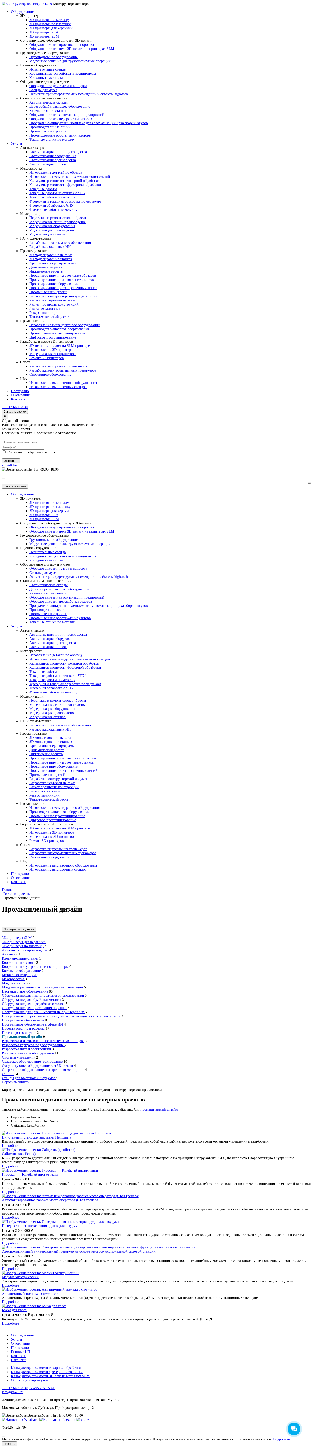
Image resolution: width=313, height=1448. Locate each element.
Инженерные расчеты (46, 271)
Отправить (11, 461)
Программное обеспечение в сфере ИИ (33, 1024)
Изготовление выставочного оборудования (63, 383)
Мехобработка (31, 168)
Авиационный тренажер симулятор (30, 1293)
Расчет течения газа (44, 308)
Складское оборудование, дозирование (32, 1061)
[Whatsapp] (20, 1419)
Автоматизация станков (48, 164)
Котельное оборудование (22, 971)
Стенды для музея (43, 90)
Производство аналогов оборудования (59, 329)
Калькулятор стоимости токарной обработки (64, 181)
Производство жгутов (19, 1033)
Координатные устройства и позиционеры (62, 73)
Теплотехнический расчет (49, 317)
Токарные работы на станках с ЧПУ (57, 193)
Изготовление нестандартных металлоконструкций (69, 176)
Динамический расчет (46, 267)
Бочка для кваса (14, 1310)
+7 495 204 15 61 (42, 1388)
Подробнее (10, 1145)
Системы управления (19, 1057)
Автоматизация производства (52, 160)
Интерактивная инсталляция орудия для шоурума (40, 1226)
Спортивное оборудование (50, 374)
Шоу (23, 378)
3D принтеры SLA (43, 32)
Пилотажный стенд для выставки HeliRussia (36, 1137)
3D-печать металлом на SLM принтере (59, 346)
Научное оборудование (38, 65)
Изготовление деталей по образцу (55, 172)
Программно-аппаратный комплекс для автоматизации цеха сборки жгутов (88, 123)
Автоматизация (32, 148)
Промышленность (34, 321)
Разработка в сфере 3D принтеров (46, 341)
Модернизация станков (47, 234)
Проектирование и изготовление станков (61, 280)
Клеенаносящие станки (47, 110)
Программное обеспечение (23, 1020)
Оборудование (22, 12)
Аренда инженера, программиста (55, 263)
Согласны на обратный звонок (30, 452)
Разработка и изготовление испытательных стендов (43, 1041)
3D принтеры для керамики (51, 28)
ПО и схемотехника (35, 238)
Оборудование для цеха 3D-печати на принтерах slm (43, 1012)
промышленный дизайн (159, 1109)
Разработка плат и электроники (27, 1049)
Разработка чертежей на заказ (52, 300)
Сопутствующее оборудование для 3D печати (38, 1066)
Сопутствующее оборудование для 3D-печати (56, 40)
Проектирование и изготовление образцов (62, 275)
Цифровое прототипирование (52, 337)
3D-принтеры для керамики (24, 942)
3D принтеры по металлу (49, 20)
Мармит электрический (20, 1277)
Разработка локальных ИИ (50, 247)
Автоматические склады (48, 102)
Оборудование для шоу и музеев (45, 82)
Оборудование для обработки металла (32, 1000)
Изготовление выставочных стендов (58, 387)
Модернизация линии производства (57, 222)
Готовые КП (20, 1352)
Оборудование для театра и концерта (58, 86)
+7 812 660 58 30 (15, 407)
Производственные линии (50, 127)
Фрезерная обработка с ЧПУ (51, 205)
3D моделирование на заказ (50, 255)
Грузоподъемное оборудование (44, 53)
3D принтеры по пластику (50, 24)
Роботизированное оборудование (28, 1053)
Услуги (16, 143)
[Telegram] (57, 1419)
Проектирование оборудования (53, 284)
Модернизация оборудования (52, 226)
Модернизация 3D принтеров (52, 354)
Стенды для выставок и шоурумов (29, 1078)
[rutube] (82, 1419)
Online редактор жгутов (29, 1380)
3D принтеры (30, 16)
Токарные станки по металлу (52, 139)
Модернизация (31, 214)
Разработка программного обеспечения (60, 242)
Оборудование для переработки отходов (60, 119)
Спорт (25, 362)
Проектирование (33, 251)
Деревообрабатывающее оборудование (59, 106)
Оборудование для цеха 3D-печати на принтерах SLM (71, 49)
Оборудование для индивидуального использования (43, 995)
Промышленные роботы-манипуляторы (60, 135)
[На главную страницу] (27, 4)
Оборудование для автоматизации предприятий (66, 115)
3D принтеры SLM (44, 36)
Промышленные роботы (48, 131)
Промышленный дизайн (48, 292)
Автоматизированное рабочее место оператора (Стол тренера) (50, 1200)
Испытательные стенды (47, 69)
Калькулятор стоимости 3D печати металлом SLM (50, 1376)
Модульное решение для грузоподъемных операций (70, 61)
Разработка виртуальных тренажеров (58, 366)
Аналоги (9, 954)
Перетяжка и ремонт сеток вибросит (57, 218)
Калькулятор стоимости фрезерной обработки (65, 185)
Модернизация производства (52, 230)
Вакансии (18, 1360)
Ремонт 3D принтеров (46, 358)
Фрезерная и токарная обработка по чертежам (65, 201)
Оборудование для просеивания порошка (61, 45)
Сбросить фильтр (15, 1082)
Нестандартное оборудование (25, 991)
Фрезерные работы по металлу (53, 209)
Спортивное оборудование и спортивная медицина (42, 1070)
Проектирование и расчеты (24, 1028)
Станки (8, 1074)
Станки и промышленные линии (46, 98)
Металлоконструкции (19, 975)
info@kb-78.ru (12, 465)
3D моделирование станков (50, 259)
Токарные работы (43, 189)
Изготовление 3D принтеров (51, 350)
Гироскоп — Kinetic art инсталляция (30, 1174)
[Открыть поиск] (3, 478)
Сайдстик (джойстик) (19, 1154)
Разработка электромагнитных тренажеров (62, 370)
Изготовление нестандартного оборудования (64, 325)
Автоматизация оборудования (52, 156)
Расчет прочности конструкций (54, 304)
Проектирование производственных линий (63, 288)
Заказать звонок (15, 411)
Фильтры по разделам (19, 929)
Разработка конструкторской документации (63, 296)
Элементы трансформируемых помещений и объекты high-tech (78, 94)
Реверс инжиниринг (45, 313)
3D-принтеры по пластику (23, 946)
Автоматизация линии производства (58, 152)
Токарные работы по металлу (52, 197)
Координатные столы (46, 77)
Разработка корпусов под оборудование (33, 1045)
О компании (20, 395)
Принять (9, 1443)
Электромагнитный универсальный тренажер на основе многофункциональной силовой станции (79, 1251)
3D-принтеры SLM (17, 938)
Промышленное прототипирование (57, 333)
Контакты (18, 399)
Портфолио (20, 391)
